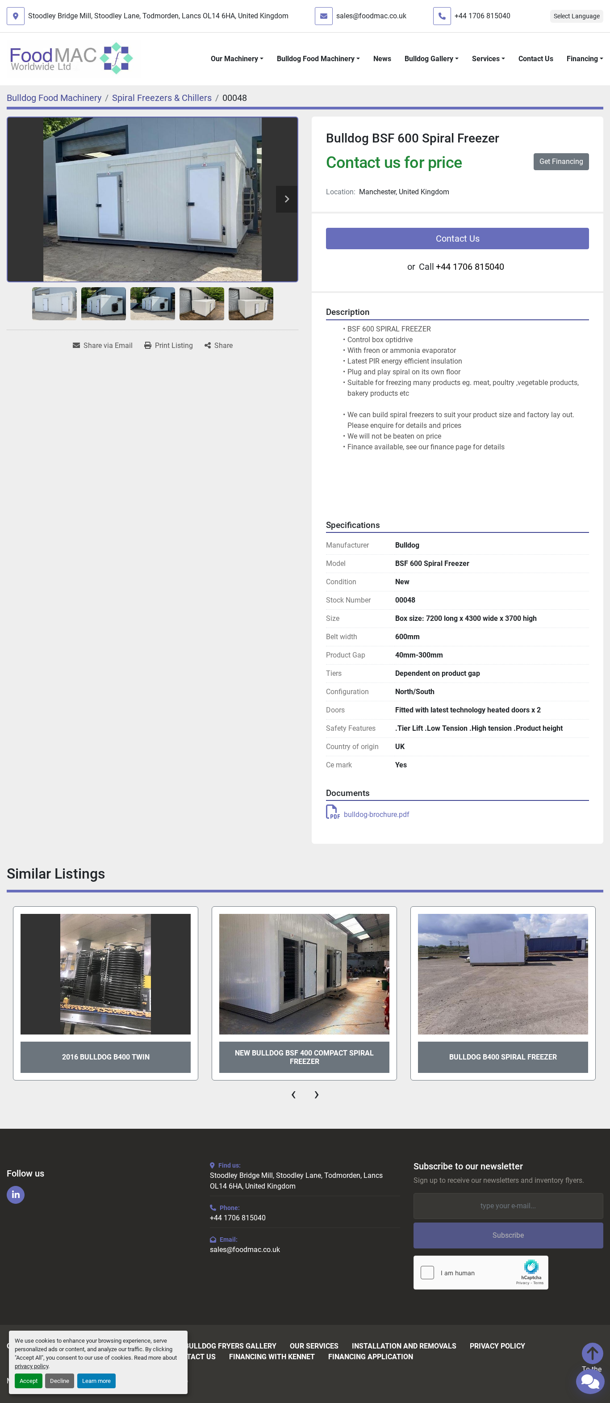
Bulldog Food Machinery (316, 58)
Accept (29, 1381)
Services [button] (486, 58)
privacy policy (31, 1366)
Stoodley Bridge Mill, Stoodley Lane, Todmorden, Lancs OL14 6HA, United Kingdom (158, 16)
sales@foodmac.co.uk (371, 16)
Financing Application (370, 1357)
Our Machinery (234, 58)
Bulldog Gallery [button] (429, 58)
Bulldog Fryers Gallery (230, 1346)
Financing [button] (582, 58)
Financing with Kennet (272, 1357)
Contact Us (535, 58)
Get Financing (561, 161)
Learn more (96, 1381)
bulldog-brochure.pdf (376, 814)
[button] (237, 59)
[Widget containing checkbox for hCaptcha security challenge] (481, 1273)
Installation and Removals (404, 1346)
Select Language (577, 16)
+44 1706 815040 (482, 16)
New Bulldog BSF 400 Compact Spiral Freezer (304, 1057)
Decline (59, 1381)
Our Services (314, 1346)
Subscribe (508, 1235)
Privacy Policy (497, 1346)
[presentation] (293, 1094)
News (382, 58)
